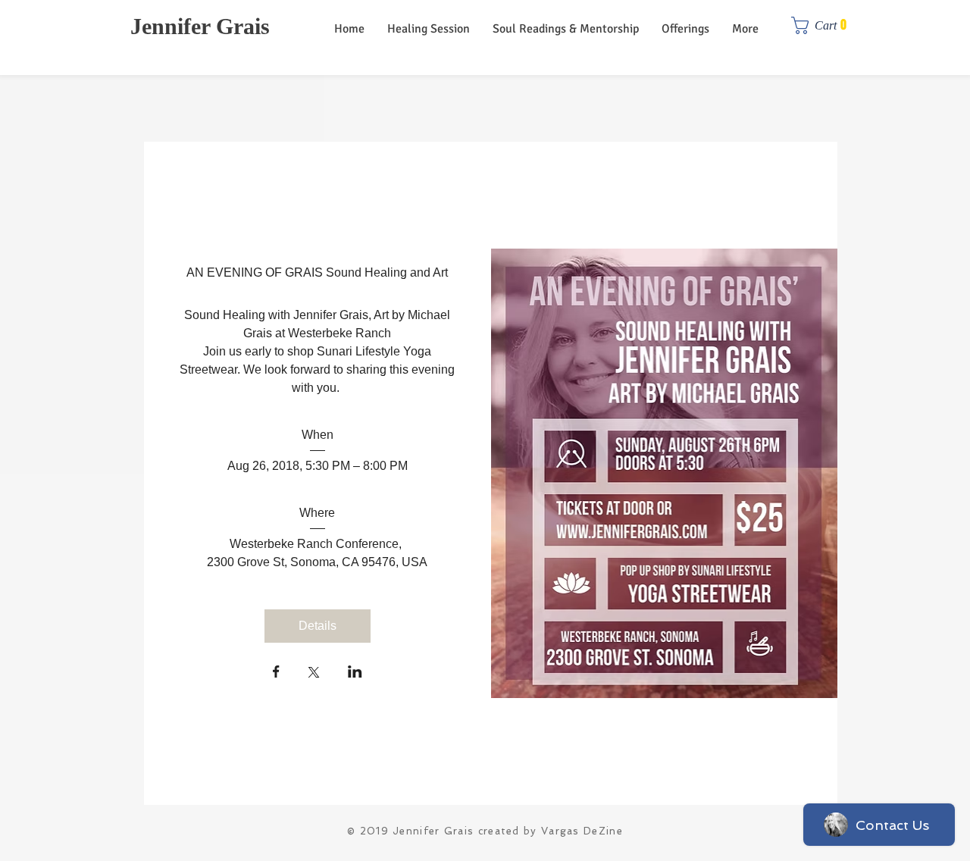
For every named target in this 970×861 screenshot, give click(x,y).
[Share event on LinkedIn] (355, 673)
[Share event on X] (314, 674)
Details (317, 625)
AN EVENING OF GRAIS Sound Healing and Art (317, 272)
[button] (823, 25)
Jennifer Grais (200, 26)
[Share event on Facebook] (276, 673)
